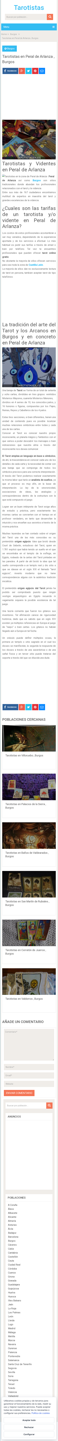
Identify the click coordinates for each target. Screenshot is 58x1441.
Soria (10, 1376)
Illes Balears (14, 1300)
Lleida (11, 1320)
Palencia (12, 1352)
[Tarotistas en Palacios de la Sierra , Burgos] (29, 787)
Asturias (12, 1225)
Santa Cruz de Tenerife (20, 1364)
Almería (12, 1221)
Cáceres (12, 1244)
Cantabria (13, 1252)
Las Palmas (14, 1312)
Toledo (11, 1388)
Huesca (12, 1296)
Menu (6, 27)
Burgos (13, 34)
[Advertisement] (29, 99)
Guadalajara (14, 1284)
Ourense (12, 1348)
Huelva (11, 1292)
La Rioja (12, 1308)
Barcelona (13, 1236)
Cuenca (12, 1272)
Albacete (12, 1213)
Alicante (12, 1217)
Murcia (11, 1340)
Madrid (11, 1328)
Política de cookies (41, 1413)
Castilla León (36, 264)
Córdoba (12, 1268)
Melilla (11, 1336)
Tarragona (13, 1380)
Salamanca (13, 1360)
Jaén (10, 1304)
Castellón (13, 1256)
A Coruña (12, 1205)
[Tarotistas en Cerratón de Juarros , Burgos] (29, 933)
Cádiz (11, 1248)
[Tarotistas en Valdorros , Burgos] (29, 981)
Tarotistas (29, 8)
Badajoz (12, 1232)
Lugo (10, 1324)
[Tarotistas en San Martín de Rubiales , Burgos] (29, 884)
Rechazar (29, 1427)
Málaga (12, 1332)
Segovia (12, 1368)
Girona (11, 1276)
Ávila (10, 1228)
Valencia (12, 1392)
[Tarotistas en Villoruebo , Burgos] (29, 738)
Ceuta (11, 1260)
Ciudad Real (14, 1264)
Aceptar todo (29, 1420)
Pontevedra (14, 1356)
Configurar (29, 1434)
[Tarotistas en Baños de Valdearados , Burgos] (29, 835)
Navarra (12, 1344)
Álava (11, 1209)
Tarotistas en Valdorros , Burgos (24, 998)
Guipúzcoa (13, 1288)
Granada (12, 1280)
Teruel (11, 1384)
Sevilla (11, 1372)
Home (4, 34)
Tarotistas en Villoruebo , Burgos (24, 755)
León (10, 1316)
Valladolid (13, 1396)
